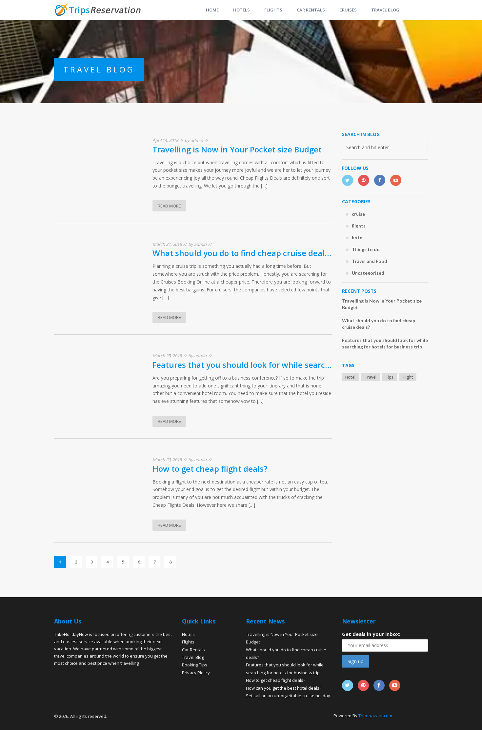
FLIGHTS (273, 10)
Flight (408, 377)
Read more (169, 206)
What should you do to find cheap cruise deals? (242, 252)
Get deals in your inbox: (371, 634)
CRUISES (348, 10)
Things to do (366, 249)
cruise (358, 214)
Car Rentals (193, 650)
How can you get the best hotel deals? (283, 688)
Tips (389, 377)
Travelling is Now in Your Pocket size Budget (237, 149)
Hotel (350, 377)
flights (359, 225)
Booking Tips (194, 665)
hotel (358, 237)
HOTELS (241, 10)
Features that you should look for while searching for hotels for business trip (242, 364)
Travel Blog (193, 657)
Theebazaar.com (375, 716)
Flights (188, 642)
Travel (370, 377)
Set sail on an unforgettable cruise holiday (288, 696)
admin (197, 140)
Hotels (188, 634)
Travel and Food (369, 261)
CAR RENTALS (311, 10)
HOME (212, 10)
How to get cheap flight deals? (209, 468)
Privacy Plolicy (196, 673)
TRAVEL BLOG (385, 10)
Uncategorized (368, 273)
